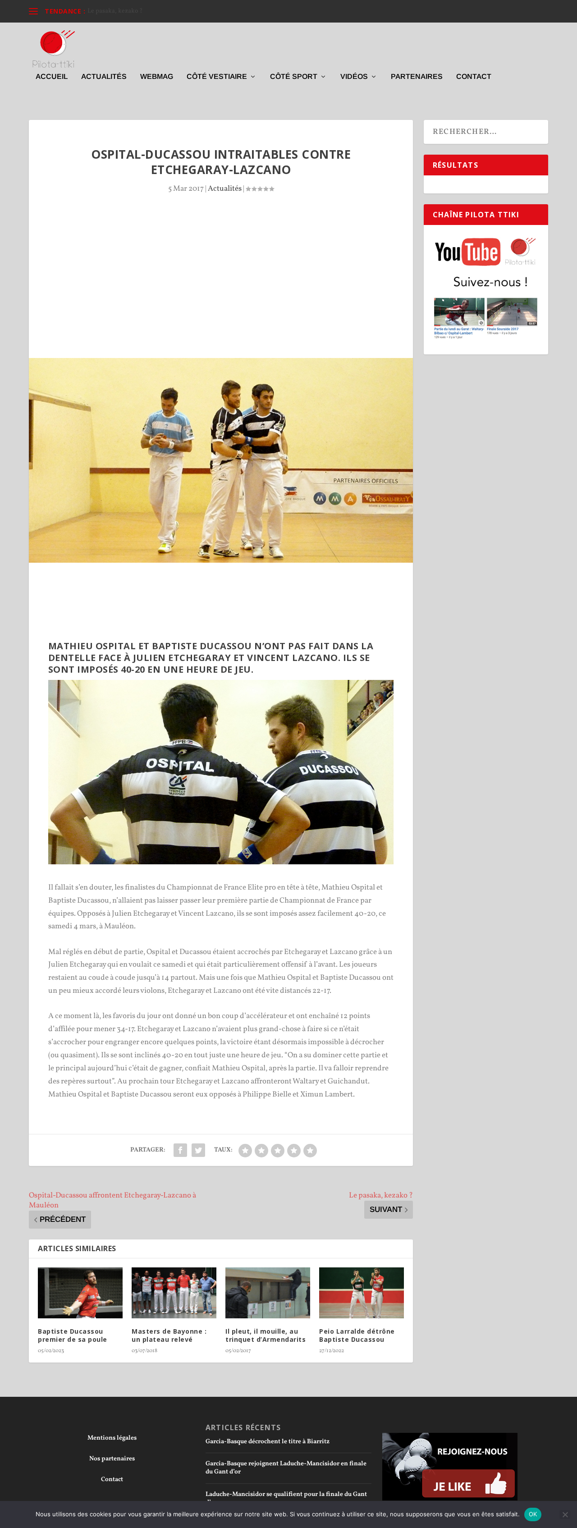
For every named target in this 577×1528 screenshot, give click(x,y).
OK (533, 1514)
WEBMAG (156, 76)
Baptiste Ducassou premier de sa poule (72, 1335)
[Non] (564, 1514)
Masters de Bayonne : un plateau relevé (169, 1335)
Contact (473, 76)
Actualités (104, 76)
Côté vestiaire (217, 76)
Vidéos (354, 76)
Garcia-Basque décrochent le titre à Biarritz (268, 1441)
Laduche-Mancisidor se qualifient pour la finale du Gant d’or (286, 1498)
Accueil (52, 76)
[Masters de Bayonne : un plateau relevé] (174, 1292)
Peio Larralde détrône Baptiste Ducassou (357, 1335)
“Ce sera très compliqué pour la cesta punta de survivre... (165, 11)
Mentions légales (112, 1438)
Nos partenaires (112, 1459)
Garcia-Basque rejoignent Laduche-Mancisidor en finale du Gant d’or (286, 1467)
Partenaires (417, 76)
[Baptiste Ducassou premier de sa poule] (80, 1292)
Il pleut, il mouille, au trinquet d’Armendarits (265, 1335)
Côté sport (293, 76)
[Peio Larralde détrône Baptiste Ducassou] (361, 1292)
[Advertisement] (221, 290)
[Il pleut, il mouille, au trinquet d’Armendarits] (267, 1292)
